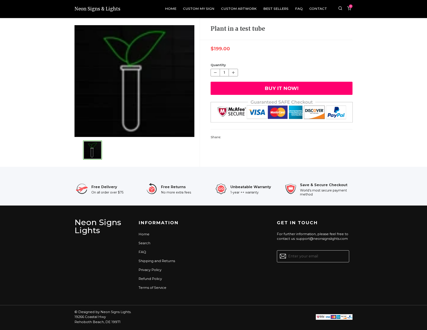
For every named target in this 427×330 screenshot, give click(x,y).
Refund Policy (150, 279)
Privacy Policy (150, 270)
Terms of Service (152, 287)
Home (144, 234)
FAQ (142, 252)
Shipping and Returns (157, 261)
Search (144, 243)
